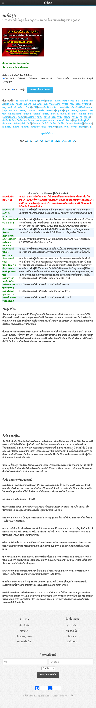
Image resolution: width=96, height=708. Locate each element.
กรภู (4, 107)
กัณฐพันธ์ (84, 120)
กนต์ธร (65, 100)
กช (17, 100)
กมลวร (19, 104)
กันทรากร (35, 126)
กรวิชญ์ (27, 107)
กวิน (54, 117)
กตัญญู (49, 100)
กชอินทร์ (24, 100)
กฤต (15, 110)
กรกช (51, 104)
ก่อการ (87, 117)
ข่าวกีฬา (24, 630)
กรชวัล (65, 104)
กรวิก (20, 107)
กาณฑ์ (81, 126)
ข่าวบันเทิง (24, 625)
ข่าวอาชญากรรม (24, 636)
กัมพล (60, 126)
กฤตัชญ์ (45, 113)
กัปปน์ (43, 126)
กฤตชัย (41, 110)
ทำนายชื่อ (71, 625)
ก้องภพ (31, 120)
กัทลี (23, 123)
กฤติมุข (21, 117)
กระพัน (53, 107)
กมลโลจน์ (9, 104)
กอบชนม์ (60, 120)
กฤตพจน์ (83, 110)
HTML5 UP (63, 696)
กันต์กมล (36, 123)
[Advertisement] (48, 163)
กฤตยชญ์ (27, 113)
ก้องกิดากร (22, 120)
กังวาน (69, 120)
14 (63, 141)
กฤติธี (90, 113)
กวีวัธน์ (75, 117)
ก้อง (14, 120)
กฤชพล (89, 107)
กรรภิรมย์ (12, 107)
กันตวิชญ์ (6, 126)
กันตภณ (88, 123)
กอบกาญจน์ (41, 120)
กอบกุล (51, 120)
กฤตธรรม (50, 110)
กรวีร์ (34, 107)
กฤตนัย (59, 110)
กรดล (78, 104)
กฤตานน (54, 113)
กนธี (72, 100)
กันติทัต (15, 126)
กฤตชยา (32, 110)
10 (48, 141)
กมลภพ (84, 100)
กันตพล (69, 123)
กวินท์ (59, 117)
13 (59, 141)
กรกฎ (57, 104)
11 (52, 141)
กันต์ (29, 123)
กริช (67, 107)
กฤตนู (67, 110)
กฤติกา (74, 113)
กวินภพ (67, 117)
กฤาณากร (31, 117)
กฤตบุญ (74, 110)
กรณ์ (72, 104)
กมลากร (27, 104)
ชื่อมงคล (72, 636)
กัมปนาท (52, 126)
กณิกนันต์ (33, 100)
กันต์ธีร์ (61, 123)
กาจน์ (66, 126)
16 (70, 141)
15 (66, 141)
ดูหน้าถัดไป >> (48, 133)
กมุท (46, 104)
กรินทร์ (74, 107)
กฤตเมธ (11, 113)
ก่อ (81, 117)
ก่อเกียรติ (6, 120)
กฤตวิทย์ (36, 113)
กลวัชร (47, 117)
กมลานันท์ (37, 104)
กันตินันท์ (25, 126)
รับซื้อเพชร (72, 641)
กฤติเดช (82, 113)
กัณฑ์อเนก (7, 123)
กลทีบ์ (39, 117)
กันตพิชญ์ (78, 123)
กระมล (61, 107)
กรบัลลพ (86, 104)
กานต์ (89, 126)
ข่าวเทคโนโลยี (24, 641)
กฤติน (6, 117)
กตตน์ (42, 100)
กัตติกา (17, 123)
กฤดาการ (7, 110)
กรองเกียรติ (43, 107)
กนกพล (57, 100)
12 (55, 141)
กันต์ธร (53, 123)
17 (74, 141)
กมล (78, 100)
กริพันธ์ (81, 107)
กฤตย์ (19, 113)
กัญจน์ (76, 120)
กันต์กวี (45, 123)
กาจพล (74, 126)
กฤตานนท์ (65, 113)
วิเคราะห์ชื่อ (71, 630)
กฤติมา (13, 117)
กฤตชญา (23, 110)
